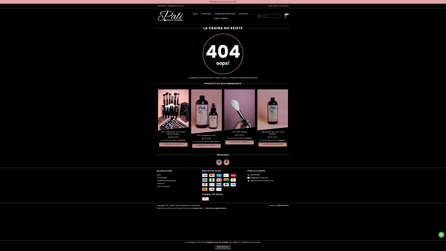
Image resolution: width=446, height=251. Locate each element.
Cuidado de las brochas (225, 14)
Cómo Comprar (221, 18)
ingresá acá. (198, 208)
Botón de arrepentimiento (216, 208)
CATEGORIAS (206, 14)
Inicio (195, 14)
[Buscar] (259, 16)
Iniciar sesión (284, 6)
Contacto (243, 14)
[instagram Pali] (219, 162)
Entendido (223, 247)
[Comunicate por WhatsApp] (441, 235)
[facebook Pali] (226, 162)
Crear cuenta (273, 6)
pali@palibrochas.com (175, 6)
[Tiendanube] (279, 206)
